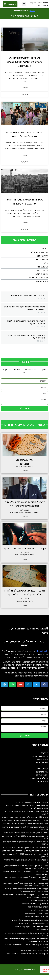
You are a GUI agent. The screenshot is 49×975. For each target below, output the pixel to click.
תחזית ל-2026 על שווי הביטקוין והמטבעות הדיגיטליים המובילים (25, 847)
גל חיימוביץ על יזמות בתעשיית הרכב (35, 903)
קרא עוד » (25, 88)
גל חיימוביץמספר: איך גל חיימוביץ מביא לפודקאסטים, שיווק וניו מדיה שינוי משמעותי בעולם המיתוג (25, 884)
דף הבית (32, 11)
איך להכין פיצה (24, 459)
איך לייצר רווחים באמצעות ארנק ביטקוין (24, 548)
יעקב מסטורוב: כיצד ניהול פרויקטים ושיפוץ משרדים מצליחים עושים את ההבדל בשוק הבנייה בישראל (26, 890)
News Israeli (42, 651)
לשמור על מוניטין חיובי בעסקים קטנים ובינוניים (31, 926)
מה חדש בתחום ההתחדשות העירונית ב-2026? (27, 295)
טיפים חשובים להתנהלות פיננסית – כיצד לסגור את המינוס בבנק (25, 851)
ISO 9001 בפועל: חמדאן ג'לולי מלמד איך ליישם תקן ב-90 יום (26, 832)
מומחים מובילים (41, 259)
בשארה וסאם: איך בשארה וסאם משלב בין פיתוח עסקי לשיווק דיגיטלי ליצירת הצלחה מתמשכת (26, 866)
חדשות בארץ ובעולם (39, 252)
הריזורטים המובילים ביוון (39, 910)
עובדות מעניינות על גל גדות (38, 907)
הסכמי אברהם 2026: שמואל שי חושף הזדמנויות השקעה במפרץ (25, 820)
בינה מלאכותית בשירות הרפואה (36, 913)
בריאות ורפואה (42, 270)
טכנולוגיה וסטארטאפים (38, 277)
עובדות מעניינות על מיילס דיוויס (36, 916)
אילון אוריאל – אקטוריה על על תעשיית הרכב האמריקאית (27, 953)
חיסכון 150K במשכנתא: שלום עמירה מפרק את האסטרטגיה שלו (25, 817)
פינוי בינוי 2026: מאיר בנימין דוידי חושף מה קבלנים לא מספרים (25, 823)
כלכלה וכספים (42, 255)
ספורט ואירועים (41, 274)
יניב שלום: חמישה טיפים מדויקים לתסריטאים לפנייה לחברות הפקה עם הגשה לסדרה (24, 61)
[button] (24, 4)
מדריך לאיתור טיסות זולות (38, 900)
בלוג (46, 263)
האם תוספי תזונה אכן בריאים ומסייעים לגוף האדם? (30, 920)
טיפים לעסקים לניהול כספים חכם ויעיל (34, 950)
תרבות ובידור (42, 266)
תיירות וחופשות (42, 281)
